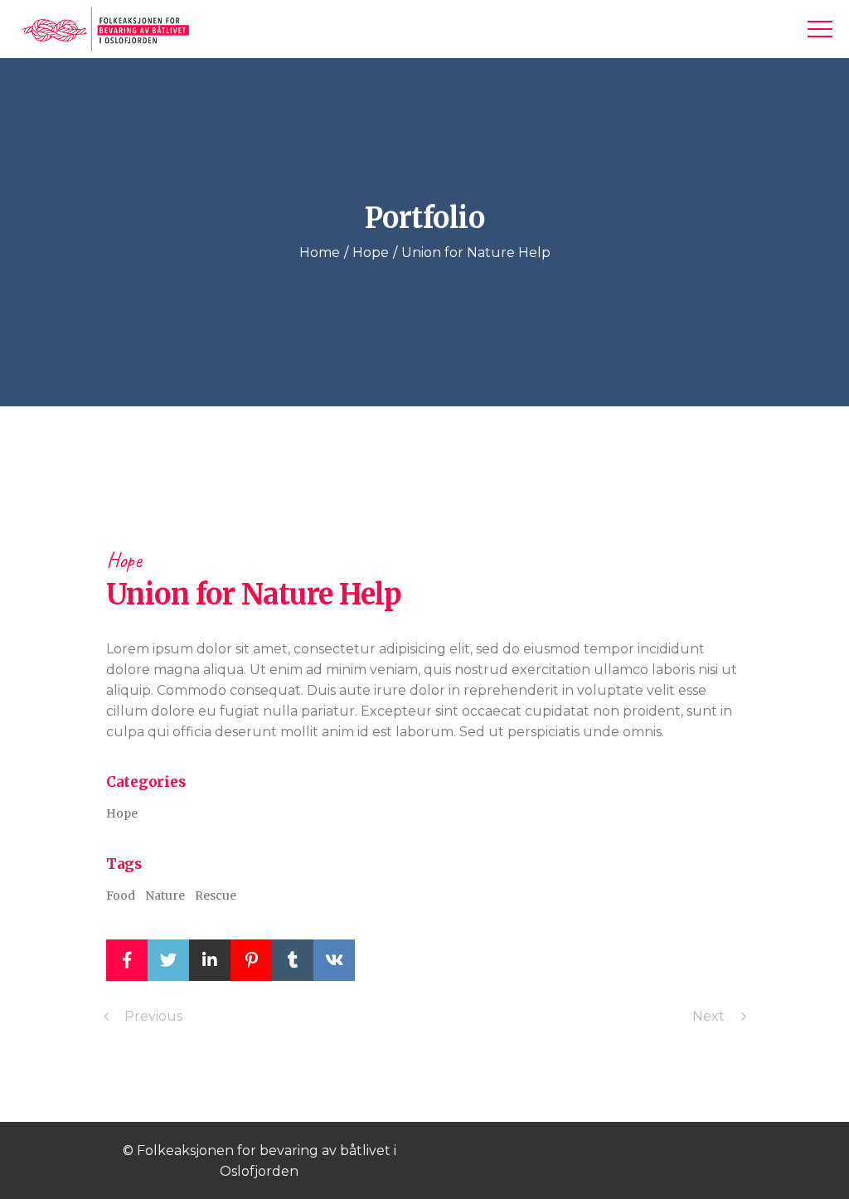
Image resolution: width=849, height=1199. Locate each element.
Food (120, 895)
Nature (165, 895)
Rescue (215, 895)
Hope (124, 560)
